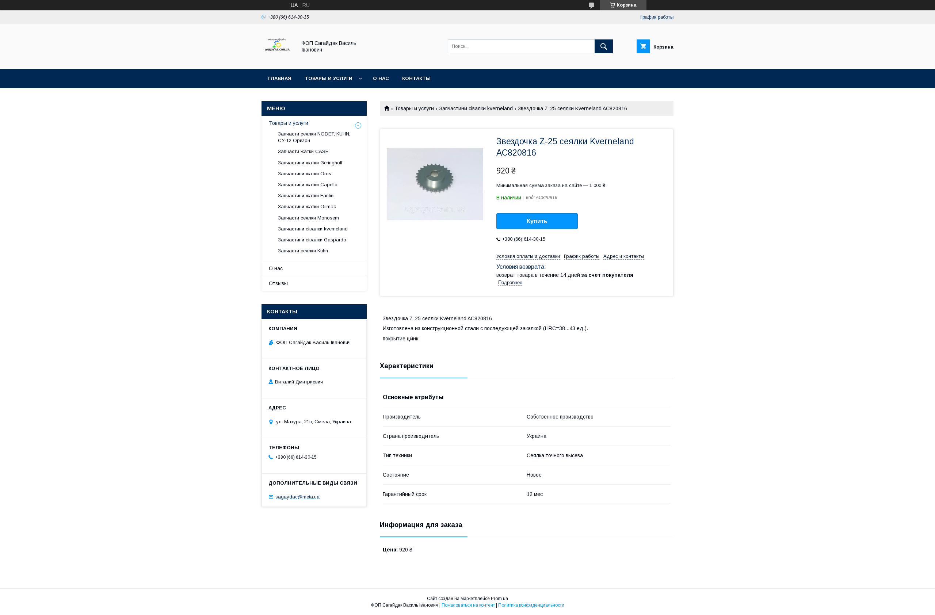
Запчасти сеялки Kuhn (303, 250)
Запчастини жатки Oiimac (307, 206)
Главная (279, 78)
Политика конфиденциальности (531, 605)
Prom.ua (499, 598)
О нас (381, 78)
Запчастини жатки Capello (307, 184)
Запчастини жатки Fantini (306, 195)
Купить (537, 221)
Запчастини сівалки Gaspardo (312, 239)
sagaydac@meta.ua (297, 497)
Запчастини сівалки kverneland (476, 108)
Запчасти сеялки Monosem (308, 218)
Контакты (416, 78)
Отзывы (278, 283)
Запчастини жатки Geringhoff (310, 162)
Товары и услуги (328, 78)
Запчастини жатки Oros (304, 173)
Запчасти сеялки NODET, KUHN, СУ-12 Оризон (314, 137)
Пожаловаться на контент (468, 605)
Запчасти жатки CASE (303, 151)
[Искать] (604, 46)
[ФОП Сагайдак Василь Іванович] (277, 59)
